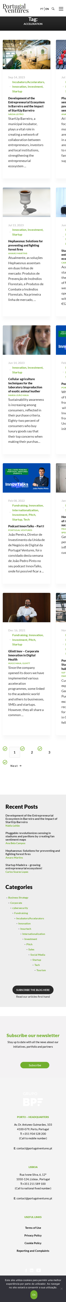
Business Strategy (18, 897)
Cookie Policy (33, 1243)
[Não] (61, 1288)
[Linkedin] (31, 1270)
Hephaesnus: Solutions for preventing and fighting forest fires (25, 245)
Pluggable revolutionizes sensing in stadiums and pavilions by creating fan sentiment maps (30, 836)
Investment (35, 86)
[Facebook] (26, 1270)
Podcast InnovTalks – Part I (26, 526)
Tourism (41, 970)
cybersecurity (20, 907)
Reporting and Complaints (33, 1250)
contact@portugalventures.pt (34, 1148)
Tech (26, 519)
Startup (17, 91)
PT (41, 8)
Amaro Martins (14, 857)
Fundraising (19, 505)
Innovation (19, 86)
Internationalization (25, 510)
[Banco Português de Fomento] (33, 1099)
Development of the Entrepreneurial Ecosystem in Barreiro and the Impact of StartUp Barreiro (31, 819)
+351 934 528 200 (34, 1133)
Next (14, 765)
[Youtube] (38, 1270)
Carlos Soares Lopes (17, 871)
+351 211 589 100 (34, 1183)
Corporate (16, 902)
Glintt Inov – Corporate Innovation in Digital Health (23, 655)
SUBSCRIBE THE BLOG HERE (33, 989)
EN (47, 8)
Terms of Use (33, 1227)
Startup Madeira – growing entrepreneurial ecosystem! (24, 866)
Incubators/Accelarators (28, 82)
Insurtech (25, 928)
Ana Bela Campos (15, 843)
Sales (31, 949)
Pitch (32, 514)
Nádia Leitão (13, 825)
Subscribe (35, 1065)
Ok (34, 1294)
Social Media (37, 954)
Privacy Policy (33, 1235)
